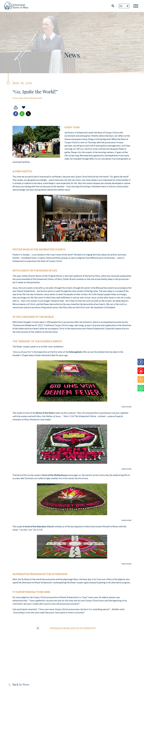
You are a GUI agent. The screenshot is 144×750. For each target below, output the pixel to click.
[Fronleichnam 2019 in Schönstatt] (72, 650)
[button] (15, 113)
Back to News (21, 684)
